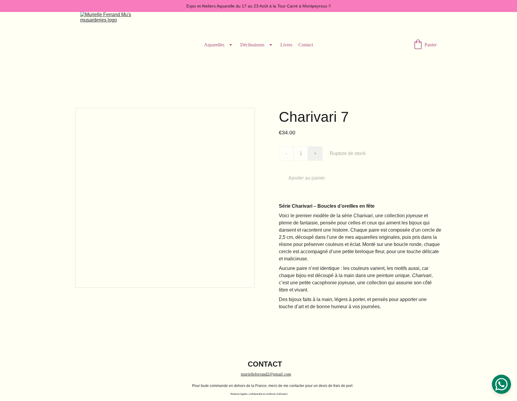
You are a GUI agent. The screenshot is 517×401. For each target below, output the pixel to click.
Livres (286, 44)
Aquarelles (214, 44)
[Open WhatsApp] (501, 384)
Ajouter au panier (306, 177)
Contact (305, 44)
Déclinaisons (252, 44)
